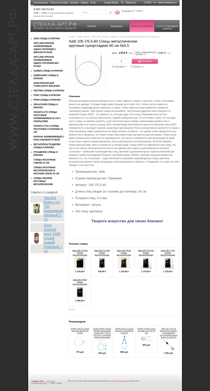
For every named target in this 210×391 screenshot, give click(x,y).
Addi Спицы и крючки (47, 38)
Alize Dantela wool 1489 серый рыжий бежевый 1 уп (53, 238)
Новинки (84, 2)
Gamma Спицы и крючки (48, 70)
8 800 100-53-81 (44, 9)
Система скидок (41, 2)
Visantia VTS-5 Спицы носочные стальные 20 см (48, 129)
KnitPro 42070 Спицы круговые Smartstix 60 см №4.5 (124, 331)
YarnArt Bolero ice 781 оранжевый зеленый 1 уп (53, 208)
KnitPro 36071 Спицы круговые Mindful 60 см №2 (80, 331)
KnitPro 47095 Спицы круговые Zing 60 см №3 (146, 331)
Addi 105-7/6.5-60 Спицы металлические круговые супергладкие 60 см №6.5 (146, 256)
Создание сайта (37, 381)
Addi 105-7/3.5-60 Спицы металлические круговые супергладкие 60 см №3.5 (102, 256)
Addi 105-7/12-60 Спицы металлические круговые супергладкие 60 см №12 (80, 256)
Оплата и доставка (59, 2)
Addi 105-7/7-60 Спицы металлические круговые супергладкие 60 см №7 (168, 256)
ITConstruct (50, 381)
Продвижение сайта (39, 383)
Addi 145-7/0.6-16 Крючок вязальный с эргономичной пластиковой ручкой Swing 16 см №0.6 (168, 333)
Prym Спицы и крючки (47, 99)
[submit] (110, 12)
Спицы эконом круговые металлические (43, 181)
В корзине (126, 11)
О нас (93, 2)
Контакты (74, 2)
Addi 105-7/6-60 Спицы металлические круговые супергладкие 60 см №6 (124, 256)
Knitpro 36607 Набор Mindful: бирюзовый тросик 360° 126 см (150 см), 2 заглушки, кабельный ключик (102, 333)
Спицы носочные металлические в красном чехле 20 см (46, 170)
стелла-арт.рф (123, 381)
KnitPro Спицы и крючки (49, 90)
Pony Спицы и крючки (47, 95)
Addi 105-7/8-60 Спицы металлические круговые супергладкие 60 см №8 (80, 285)
